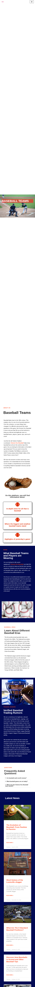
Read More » (10, 842)
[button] (3, 610)
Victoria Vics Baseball (17, 443)
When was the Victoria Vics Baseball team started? (16, 785)
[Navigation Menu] (32, 1)
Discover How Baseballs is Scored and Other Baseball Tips (16, 959)
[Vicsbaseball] (3, 1)
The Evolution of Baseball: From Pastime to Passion (16, 827)
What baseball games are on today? (17, 781)
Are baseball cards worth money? (17, 778)
